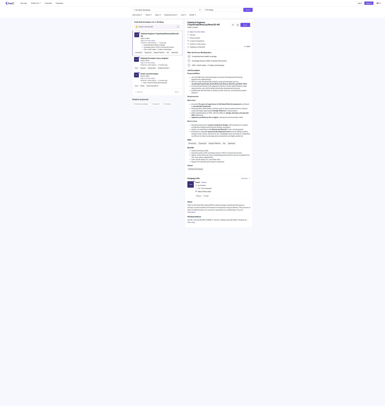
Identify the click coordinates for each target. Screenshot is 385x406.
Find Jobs (23, 3)
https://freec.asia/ (204, 191)
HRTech (198, 196)
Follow (203, 182)
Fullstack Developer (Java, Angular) (154, 58)
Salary (157, 15)
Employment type (170, 15)
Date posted (136, 15)
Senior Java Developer (149, 74)
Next (176, 92)
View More (191, 212)
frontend (168, 104)
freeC (197, 182)
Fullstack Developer (195, 169)
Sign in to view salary (148, 40)
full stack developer (141, 104)
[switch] (177, 27)
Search (248, 10)
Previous (140, 92)
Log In (360, 3)
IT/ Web (206, 196)
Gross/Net (48, 3)
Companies (59, 3)
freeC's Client (145, 38)
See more (244, 178)
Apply (245, 25)
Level (182, 15)
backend (156, 104)
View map (191, 222)
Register (369, 3)
